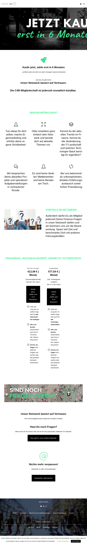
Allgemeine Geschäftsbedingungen (39, 513)
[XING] (46, 506)
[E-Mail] (41, 506)
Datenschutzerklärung (59, 513)
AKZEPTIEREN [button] (76, 541)
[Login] (80, 4)
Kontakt (71, 513)
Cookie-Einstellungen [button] (63, 541)
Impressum (23, 513)
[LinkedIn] (44, 506)
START (14, 513)
